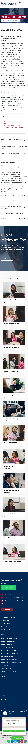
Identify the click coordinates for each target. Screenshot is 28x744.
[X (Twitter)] (15, 741)
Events (3, 692)
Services (7, 20)
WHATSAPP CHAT (5, 586)
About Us (3, 680)
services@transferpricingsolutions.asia (13, 597)
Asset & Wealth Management (8, 629)
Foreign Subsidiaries (6, 623)
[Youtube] (21, 741)
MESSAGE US (4, 608)
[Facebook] (12, 741)
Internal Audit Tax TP (10, 514)
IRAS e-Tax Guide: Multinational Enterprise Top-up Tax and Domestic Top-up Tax (13, 127)
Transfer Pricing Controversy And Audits (11, 662)
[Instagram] (25, 741)
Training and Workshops (10, 442)
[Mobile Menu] (25, 4)
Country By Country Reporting (12, 561)
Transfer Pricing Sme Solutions (12, 395)
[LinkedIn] (18, 741)
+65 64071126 (7, 594)
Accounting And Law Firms (11, 371)
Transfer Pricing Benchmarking (12, 323)
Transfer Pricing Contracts (11, 347)
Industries (3, 686)
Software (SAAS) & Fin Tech (8, 617)
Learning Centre (5, 689)
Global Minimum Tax (15, 20)
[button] (14, 731)
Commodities (4, 626)
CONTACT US (4, 258)
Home (3, 20)
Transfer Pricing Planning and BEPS (9, 653)
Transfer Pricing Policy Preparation (9, 659)
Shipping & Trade (5, 620)
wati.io (15, 733)
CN (19, 5)
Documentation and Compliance (13, 300)
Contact (3, 695)
